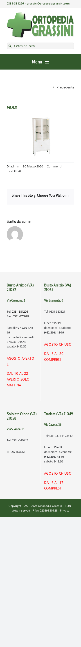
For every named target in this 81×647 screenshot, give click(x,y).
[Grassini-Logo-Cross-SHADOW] (40, 13)
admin (14, 166)
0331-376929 (21, 316)
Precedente (65, 87)
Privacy (65, 510)
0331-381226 (20, 311)
